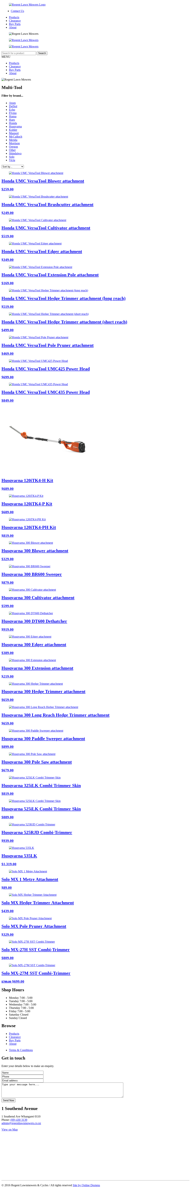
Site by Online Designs (86, 1185)
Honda (13, 123)
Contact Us (17, 11)
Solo (11, 156)
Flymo (13, 113)
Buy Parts (15, 24)
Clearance (15, 20)
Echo (12, 109)
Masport (14, 133)
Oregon (13, 146)
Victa (12, 160)
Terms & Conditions (21, 1050)
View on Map (9, 1129)
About (12, 27)
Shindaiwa (15, 153)
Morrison (14, 143)
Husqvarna (15, 126)
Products (14, 17)
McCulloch (15, 136)
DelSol (13, 106)
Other (12, 150)
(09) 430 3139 (18, 1119)
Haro (12, 119)
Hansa (12, 116)
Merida (13, 140)
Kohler (13, 129)
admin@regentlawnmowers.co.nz (21, 1123)
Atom (12, 102)
